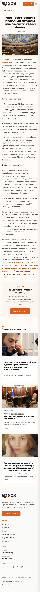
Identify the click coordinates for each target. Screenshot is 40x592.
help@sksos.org (7, 553)
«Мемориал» (7, 59)
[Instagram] (13, 567)
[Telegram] (3, 567)
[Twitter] (22, 567)
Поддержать (6, 541)
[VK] (8, 567)
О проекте (5, 524)
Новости (4, 531)
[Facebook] (17, 567)
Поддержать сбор (19, 311)
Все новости (8, 10)
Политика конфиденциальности (12, 581)
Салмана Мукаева (20, 265)
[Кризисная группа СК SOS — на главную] (9, 4)
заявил (22, 201)
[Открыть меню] (36, 4)
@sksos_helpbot (7, 558)
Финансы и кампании (9, 534)
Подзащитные (6, 528)
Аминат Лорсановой (19, 268)
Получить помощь (8, 538)
